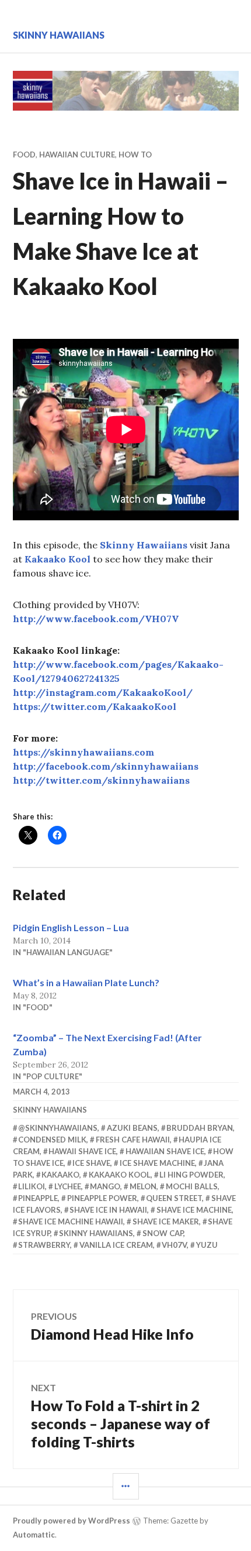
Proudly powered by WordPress (71, 1520)
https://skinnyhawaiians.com (83, 752)
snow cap (162, 1233)
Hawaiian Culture (77, 154)
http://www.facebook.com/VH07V (96, 618)
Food (24, 154)
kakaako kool (120, 1174)
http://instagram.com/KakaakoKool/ (103, 692)
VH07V (174, 1245)
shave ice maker (166, 1221)
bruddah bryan (199, 1128)
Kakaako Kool (57, 559)
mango (105, 1186)
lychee (67, 1186)
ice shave (91, 1163)
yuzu (207, 1245)
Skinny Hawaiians (58, 34)
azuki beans (132, 1128)
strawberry (44, 1245)
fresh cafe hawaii (133, 1139)
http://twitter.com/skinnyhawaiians (101, 780)
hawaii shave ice (82, 1151)
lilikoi (31, 1186)
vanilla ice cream (116, 1245)
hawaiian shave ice (165, 1151)
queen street (174, 1198)
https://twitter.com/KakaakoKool (94, 706)
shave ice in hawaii (108, 1209)
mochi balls (192, 1186)
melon (143, 1186)
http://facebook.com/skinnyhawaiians (105, 766)
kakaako (60, 1174)
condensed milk (52, 1139)
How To (135, 154)
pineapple (38, 1198)
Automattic (34, 1534)
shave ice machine (194, 1209)
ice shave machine (157, 1163)
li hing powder (191, 1174)
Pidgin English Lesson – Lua (71, 927)
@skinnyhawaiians (57, 1128)
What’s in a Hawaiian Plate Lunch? (86, 982)
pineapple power (102, 1198)
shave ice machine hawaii (70, 1221)
